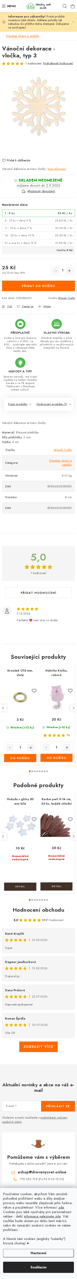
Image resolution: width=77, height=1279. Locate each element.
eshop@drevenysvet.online (42, 1172)
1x (68, 735)
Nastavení (38, 1253)
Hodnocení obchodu (38, 910)
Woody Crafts (66, 298)
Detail (20, 887)
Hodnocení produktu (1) (52, 404)
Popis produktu (17, 404)
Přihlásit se (58, 1106)
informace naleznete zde (42, 1216)
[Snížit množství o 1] (56, 270)
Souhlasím (38, 1267)
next (73, 708)
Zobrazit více (38, 1046)
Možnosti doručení (41, 191)
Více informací (56, 169)
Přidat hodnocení (38, 593)
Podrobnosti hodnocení (58, 63)
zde (61, 1207)
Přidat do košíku (38, 286)
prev (3, 708)
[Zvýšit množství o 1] (69, 270)
